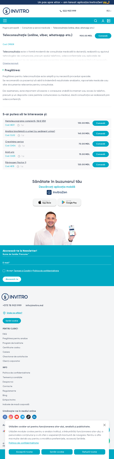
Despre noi (8, 382)
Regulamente (9, 391)
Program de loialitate (13, 343)
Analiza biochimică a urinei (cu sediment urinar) (30, 131)
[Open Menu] (5, 20)
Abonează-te (12, 279)
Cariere (6, 352)
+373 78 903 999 (12, 305)
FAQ (5, 334)
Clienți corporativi (11, 361)
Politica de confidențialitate (46, 271)
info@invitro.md (34, 305)
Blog (5, 395)
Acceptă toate (24, 452)
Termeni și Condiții (22, 271)
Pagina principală (11, 28)
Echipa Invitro (9, 400)
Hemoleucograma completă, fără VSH (25, 121)
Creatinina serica (14, 141)
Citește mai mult (10, 63)
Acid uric (9, 152)
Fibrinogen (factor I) (15, 162)
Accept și (33, 271)
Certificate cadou (11, 347)
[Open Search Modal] (95, 21)
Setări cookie (12, 321)
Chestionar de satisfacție (15, 356)
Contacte (7, 386)
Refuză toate (89, 452)
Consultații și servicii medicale (36, 28)
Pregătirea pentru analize (15, 338)
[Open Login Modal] (103, 21)
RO (108, 11)
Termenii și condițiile (12, 377)
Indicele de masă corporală (16, 404)
